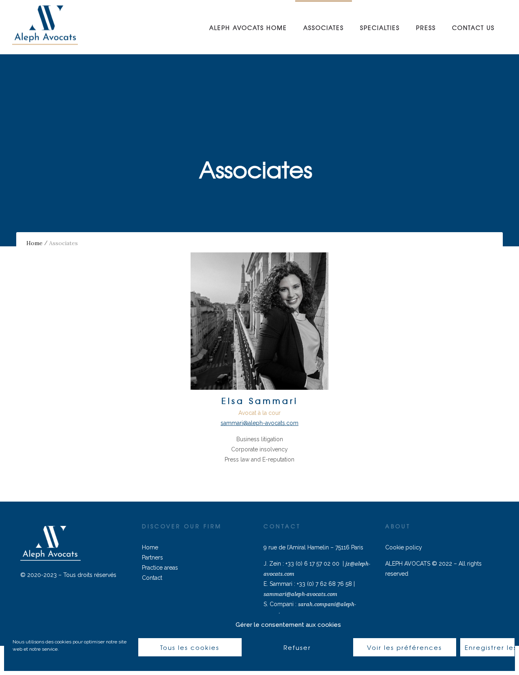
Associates (323, 27)
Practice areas (160, 567)
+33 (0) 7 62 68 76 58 (324, 584)
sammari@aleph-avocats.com (300, 594)
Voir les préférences (404, 647)
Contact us (473, 27)
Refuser (297, 647)
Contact (152, 578)
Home (34, 243)
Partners (152, 557)
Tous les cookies (189, 647)
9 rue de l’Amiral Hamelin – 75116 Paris (313, 547)
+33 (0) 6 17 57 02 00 (312, 563)
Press (426, 27)
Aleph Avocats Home (248, 27)
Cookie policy (403, 547)
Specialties (380, 27)
